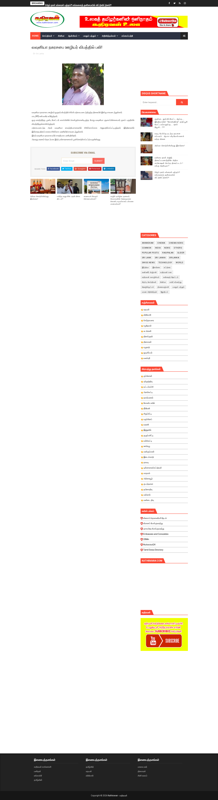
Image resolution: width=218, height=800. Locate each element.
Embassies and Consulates (155, 534)
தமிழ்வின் (38, 780)
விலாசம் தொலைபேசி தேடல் (155, 518)
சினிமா (61, 36)
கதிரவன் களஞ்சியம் (151, 277)
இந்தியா (145, 267)
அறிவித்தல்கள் (109, 36)
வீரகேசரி (89, 775)
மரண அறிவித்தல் (149, 292)
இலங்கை (156, 267)
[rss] (180, 3)
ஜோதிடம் (164, 292)
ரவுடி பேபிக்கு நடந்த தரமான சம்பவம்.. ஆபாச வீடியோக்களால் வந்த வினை (169, 136)
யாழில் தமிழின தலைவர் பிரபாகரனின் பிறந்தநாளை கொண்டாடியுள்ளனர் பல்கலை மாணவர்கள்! (122, 200)
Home (35, 36)
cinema (161, 243)
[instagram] (185, 3)
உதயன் (89, 771)
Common (146, 248)
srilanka (174, 258)
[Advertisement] (179, 65)
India (158, 248)
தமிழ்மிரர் (90, 767)
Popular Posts (150, 253)
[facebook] (169, 3)
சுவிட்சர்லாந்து (176, 282)
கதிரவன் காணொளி (42, 767)
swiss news (148, 263)
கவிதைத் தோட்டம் (171, 277)
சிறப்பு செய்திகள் (149, 282)
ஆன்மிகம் (72, 36)
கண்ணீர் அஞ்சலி (149, 272)
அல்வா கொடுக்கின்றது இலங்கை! (39, 197)
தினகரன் (142, 771)
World (179, 263)
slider (180, 253)
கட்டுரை (167, 267)
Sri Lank (146, 258)
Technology (165, 263)
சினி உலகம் (142, 775)
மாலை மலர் (142, 767)
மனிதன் (37, 771)
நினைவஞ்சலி (163, 287)
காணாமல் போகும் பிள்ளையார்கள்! (91, 197)
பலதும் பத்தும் (89, 36)
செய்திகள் (47, 36)
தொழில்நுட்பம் (148, 287)
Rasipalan (168, 253)
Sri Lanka (40, 53)
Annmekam (148, 243)
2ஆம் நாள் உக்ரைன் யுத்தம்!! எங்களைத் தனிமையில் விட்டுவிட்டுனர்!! (78, 3)
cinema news (176, 243)
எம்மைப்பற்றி (127, 36)
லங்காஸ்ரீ (38, 775)
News (167, 248)
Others (178, 248)
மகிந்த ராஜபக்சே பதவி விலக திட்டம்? (68, 197)
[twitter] (174, 3)
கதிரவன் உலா (166, 272)
